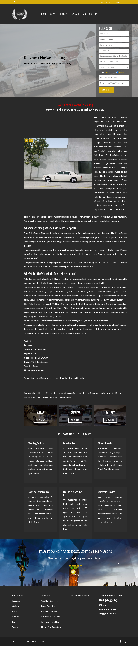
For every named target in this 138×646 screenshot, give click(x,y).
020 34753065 (119, 2)
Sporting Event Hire (50, 622)
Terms (15, 627)
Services (63, 14)
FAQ (84, 14)
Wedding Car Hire (49, 601)
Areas (53, 14)
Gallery (93, 14)
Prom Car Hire (48, 606)
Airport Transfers (49, 611)
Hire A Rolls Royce (107, 609)
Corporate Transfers (50, 616)
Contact (75, 14)
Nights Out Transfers (51, 627)
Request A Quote (105, 2)
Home (43, 14)
